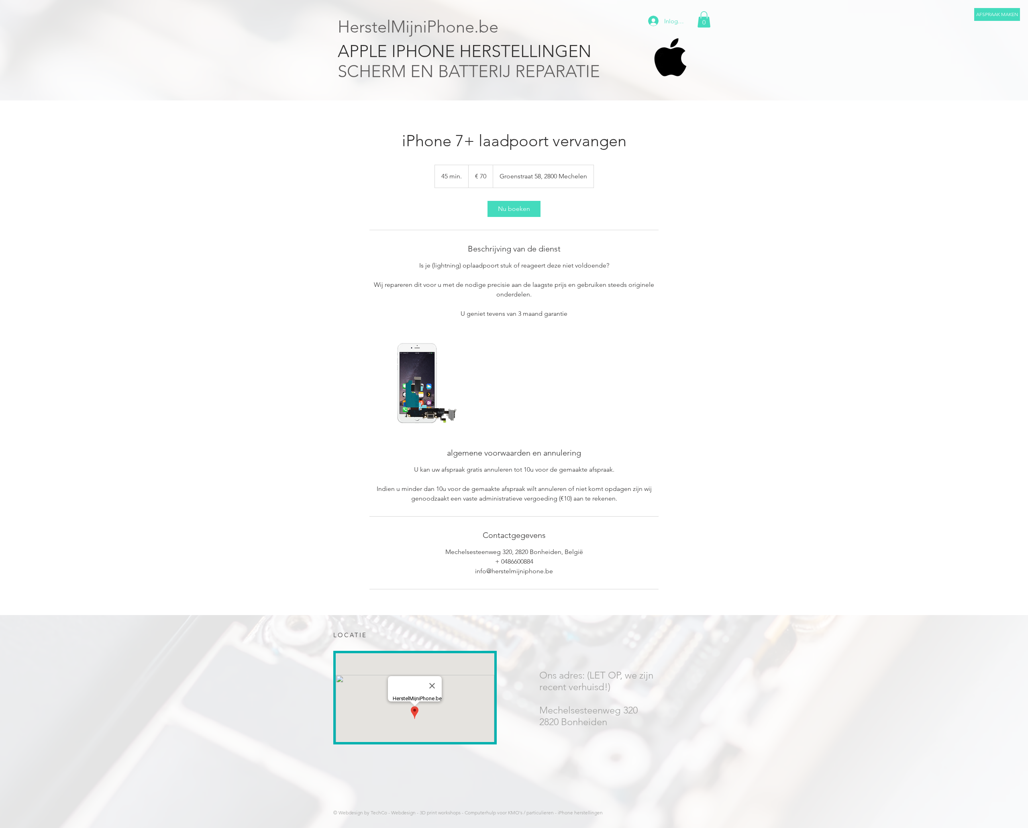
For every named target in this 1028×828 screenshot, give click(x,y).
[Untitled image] (416, 382)
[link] (514, 209)
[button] (997, 14)
